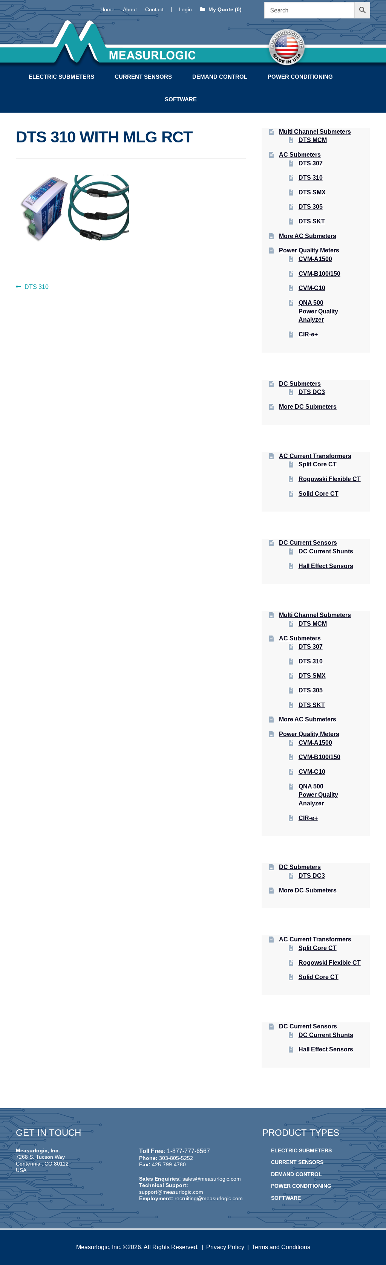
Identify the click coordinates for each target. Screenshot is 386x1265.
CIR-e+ (308, 334)
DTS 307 (311, 163)
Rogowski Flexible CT (330, 479)
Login (185, 9)
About (130, 9)
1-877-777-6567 (188, 1151)
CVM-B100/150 (319, 273)
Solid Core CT (319, 493)
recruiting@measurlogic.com (209, 1198)
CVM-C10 (312, 288)
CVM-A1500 (315, 259)
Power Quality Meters (309, 250)
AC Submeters (300, 154)
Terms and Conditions (281, 1247)
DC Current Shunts (326, 551)
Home (107, 9)
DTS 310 (36, 287)
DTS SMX (312, 192)
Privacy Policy (225, 1247)
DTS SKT (312, 221)
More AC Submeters (307, 236)
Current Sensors (143, 76)
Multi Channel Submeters (315, 131)
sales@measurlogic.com (211, 1179)
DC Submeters (300, 383)
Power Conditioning (300, 76)
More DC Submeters (308, 406)
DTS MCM (313, 140)
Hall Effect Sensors (326, 566)
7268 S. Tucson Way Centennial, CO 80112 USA (42, 1163)
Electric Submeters (61, 76)
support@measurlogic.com (171, 1192)
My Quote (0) (224, 9)
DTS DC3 (312, 392)
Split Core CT (318, 464)
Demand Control (219, 76)
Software (181, 99)
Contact (154, 9)
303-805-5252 (176, 1158)
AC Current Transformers (315, 456)
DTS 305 (311, 206)
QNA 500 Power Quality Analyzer (318, 311)
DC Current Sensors (308, 542)
